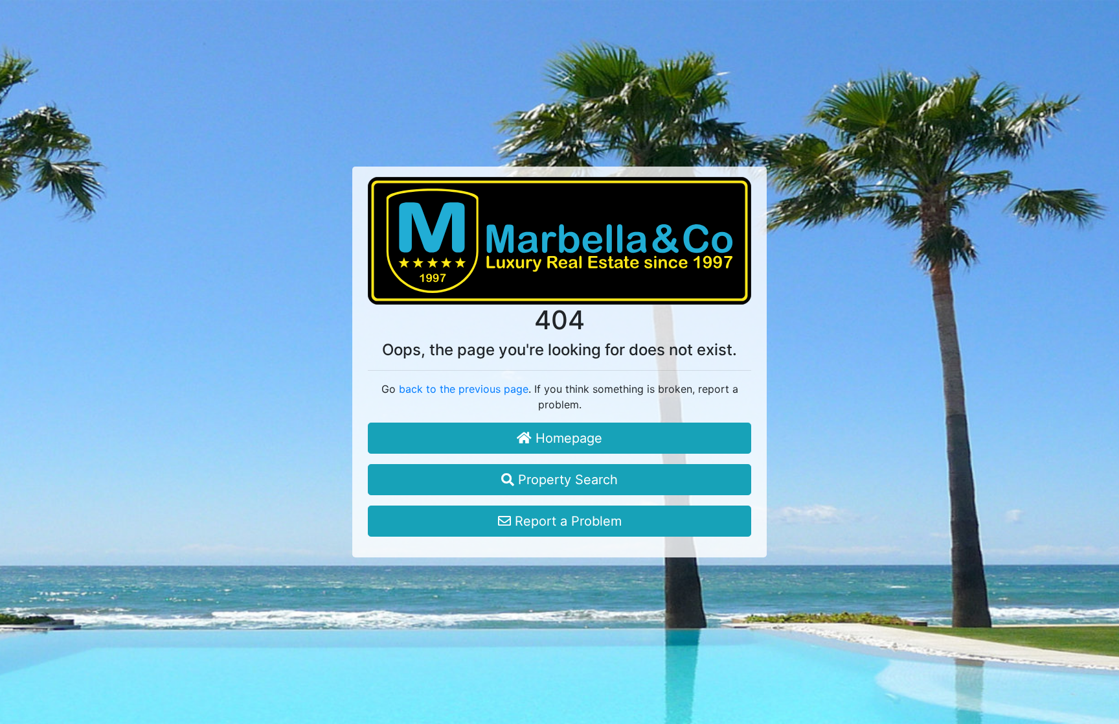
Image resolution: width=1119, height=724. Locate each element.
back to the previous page (463, 388)
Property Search (566, 479)
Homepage (567, 438)
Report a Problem (566, 521)
